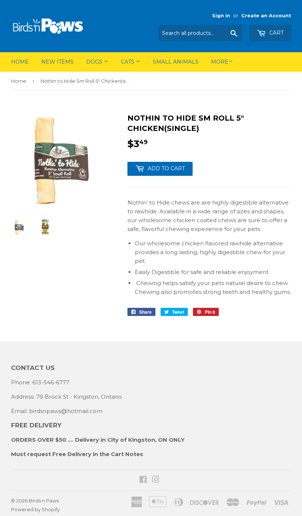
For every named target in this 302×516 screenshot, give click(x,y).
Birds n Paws (44, 500)
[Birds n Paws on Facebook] (143, 480)
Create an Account (266, 15)
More (219, 61)
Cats (128, 61)
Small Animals (176, 61)
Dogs (95, 61)
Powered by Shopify (35, 509)
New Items (57, 61)
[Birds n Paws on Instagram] (155, 480)
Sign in (221, 15)
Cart (276, 32)
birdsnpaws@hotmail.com (65, 411)
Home (20, 61)
